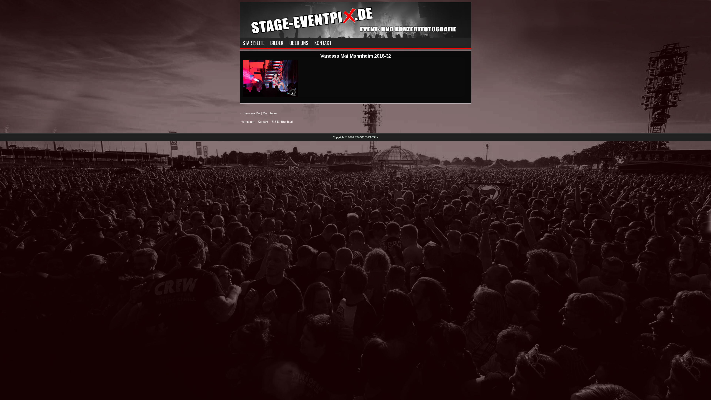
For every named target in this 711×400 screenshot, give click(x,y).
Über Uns (298, 42)
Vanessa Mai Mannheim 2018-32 (355, 56)
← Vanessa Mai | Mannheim (258, 113)
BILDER (276, 42)
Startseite (253, 42)
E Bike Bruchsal (282, 121)
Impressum (247, 121)
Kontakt (322, 42)
